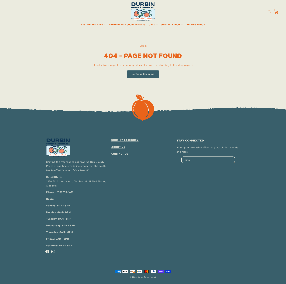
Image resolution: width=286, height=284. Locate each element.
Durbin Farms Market (147, 277)
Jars (152, 24)
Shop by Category (125, 140)
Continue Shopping (143, 74)
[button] (93, 25)
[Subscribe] (231, 159)
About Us (118, 147)
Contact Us (119, 154)
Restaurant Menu (92, 24)
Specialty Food (170, 24)
